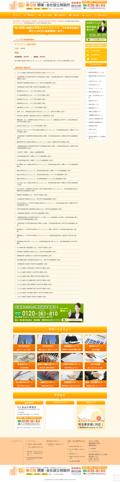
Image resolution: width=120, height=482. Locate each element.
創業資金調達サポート (96, 72)
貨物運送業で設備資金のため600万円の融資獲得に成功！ (35, 255)
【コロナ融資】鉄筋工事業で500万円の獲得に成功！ (33, 276)
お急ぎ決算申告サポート (76, 446)
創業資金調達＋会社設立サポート (97, 76)
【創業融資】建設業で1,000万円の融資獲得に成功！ (33, 213)
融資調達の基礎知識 (95, 122)
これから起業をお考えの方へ (35, 447)
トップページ (92, 69)
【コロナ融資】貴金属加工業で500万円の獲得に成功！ (34, 288)
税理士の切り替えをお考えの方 (77, 457)
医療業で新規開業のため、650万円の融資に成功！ (33, 195)
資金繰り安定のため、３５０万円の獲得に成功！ (32, 126)
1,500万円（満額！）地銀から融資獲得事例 (30, 152)
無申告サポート (74, 453)
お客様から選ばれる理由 (34, 444)
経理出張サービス (94, 104)
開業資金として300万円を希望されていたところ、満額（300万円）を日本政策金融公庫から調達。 (46, 230)
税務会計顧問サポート (95, 111)
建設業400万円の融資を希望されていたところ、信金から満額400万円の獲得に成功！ (44, 142)
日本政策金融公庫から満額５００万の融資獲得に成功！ (34, 156)
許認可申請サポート (94, 85)
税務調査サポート (94, 108)
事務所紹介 (93, 445)
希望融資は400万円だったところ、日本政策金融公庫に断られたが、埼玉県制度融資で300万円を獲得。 (47, 242)
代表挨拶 (93, 448)
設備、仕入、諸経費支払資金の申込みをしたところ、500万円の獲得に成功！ (41, 111)
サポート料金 (94, 441)
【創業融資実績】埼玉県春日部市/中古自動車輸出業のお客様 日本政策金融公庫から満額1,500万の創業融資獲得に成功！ (47, 147)
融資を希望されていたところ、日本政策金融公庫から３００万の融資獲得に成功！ (43, 174)
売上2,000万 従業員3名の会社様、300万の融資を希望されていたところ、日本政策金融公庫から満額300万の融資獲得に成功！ (47, 190)
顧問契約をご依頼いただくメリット (56, 445)
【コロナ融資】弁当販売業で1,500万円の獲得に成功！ (34, 268)
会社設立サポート (95, 81)
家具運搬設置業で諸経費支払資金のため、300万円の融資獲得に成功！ (39, 260)
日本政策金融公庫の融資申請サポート (35, 458)
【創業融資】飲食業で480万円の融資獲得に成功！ (33, 264)
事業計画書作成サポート (96, 92)
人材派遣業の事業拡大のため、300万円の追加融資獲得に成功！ (37, 199)
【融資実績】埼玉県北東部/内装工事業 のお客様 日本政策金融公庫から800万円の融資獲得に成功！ (47, 224)
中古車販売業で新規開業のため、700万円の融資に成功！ (35, 247)
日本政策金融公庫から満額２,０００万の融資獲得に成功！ (35, 160)
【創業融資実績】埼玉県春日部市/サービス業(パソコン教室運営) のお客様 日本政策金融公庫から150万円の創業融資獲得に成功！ (47, 218)
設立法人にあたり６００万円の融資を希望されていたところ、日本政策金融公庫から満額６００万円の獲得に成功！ (48, 131)
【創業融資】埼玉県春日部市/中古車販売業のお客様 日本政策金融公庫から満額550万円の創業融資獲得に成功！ (48, 78)
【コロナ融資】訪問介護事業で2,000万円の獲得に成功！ (35, 284)
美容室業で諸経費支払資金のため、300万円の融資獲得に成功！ (37, 251)
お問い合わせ (92, 129)
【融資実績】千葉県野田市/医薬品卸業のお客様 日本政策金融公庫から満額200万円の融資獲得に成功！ (48, 137)
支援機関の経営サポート (96, 115)
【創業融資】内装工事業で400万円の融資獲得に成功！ (34, 87)
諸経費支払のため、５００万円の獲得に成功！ (31, 91)
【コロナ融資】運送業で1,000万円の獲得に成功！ (32, 272)
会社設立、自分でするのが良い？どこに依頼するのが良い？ (35, 453)
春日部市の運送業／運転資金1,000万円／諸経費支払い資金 (35, 115)
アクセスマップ (95, 451)
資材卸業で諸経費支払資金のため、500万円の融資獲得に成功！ (37, 83)
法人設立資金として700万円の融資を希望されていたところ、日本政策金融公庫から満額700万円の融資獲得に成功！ (47, 204)
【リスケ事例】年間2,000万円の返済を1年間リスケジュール (36, 72)
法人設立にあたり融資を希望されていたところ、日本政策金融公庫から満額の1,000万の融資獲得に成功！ (47, 183)
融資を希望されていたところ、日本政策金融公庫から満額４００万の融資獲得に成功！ (44, 170)
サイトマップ (92, 133)
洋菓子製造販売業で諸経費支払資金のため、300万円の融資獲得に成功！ (40, 209)
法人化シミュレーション (96, 88)
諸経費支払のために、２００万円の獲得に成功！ (32, 107)
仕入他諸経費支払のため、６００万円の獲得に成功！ (34, 95)
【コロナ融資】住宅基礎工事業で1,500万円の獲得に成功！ (35, 292)
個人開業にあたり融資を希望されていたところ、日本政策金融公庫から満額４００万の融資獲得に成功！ (48, 165)
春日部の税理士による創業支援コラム (97, 137)
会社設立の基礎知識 (96, 118)
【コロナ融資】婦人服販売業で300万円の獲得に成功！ (34, 280)
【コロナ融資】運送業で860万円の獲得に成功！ (32, 296)
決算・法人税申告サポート (96, 96)
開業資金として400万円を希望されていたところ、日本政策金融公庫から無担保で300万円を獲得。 (46, 236)
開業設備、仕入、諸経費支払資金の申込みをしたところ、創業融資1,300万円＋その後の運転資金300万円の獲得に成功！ (47, 121)
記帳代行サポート (94, 101)
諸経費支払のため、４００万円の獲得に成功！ (31, 99)
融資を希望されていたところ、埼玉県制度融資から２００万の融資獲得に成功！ (42, 178)
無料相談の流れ (93, 126)
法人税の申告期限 (74, 461)
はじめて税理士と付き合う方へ (77, 450)
